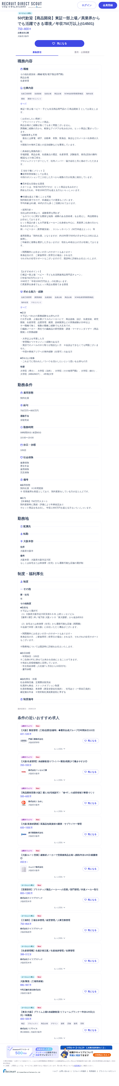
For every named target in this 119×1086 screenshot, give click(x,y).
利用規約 (92, 1071)
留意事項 (77, 1066)
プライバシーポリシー (107, 1071)
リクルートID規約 (79, 1071)
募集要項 (37, 52)
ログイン (87, 5)
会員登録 (108, 5)
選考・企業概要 (82, 52)
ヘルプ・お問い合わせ (61, 1071)
